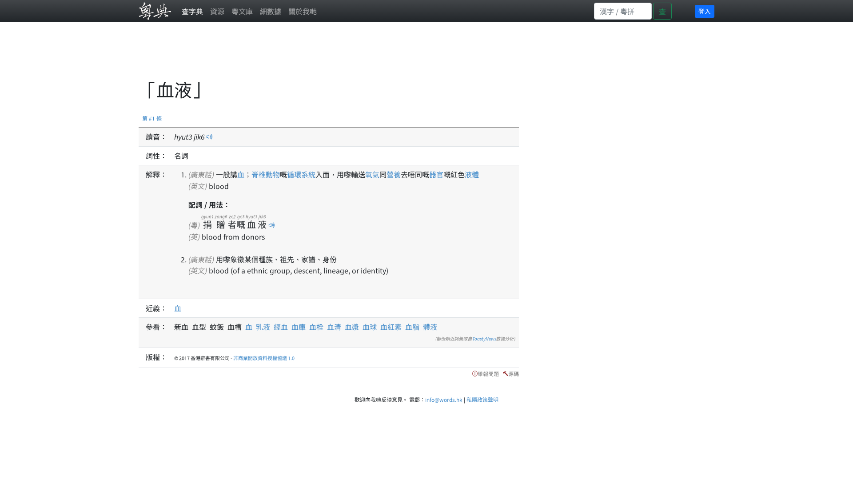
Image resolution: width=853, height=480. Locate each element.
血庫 (298, 326)
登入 (704, 11)
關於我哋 (302, 11)
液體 (472, 174)
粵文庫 (242, 11)
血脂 (412, 326)
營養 (394, 174)
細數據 (270, 11)
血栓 (316, 326)
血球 (370, 326)
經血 (281, 326)
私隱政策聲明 (482, 399)
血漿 (352, 326)
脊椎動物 (265, 174)
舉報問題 (488, 373)
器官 (436, 174)
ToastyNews (484, 338)
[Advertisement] (300, 56)
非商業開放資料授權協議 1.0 (264, 357)
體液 (430, 326)
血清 (334, 326)
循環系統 (301, 174)
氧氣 (372, 174)
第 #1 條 (152, 118)
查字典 (192, 11)
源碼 (513, 373)
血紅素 (391, 326)
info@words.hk (443, 399)
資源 (217, 11)
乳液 (263, 326)
